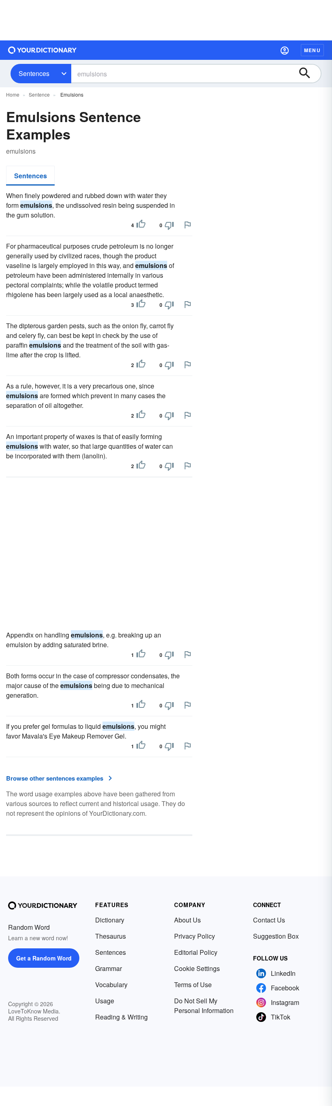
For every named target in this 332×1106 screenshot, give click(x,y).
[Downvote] (169, 225)
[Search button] (308, 73)
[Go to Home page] (42, 50)
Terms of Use (193, 984)
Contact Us (269, 919)
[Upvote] (141, 225)
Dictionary (109, 919)
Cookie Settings (197, 968)
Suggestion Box (276, 936)
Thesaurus (110, 936)
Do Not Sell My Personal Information (204, 1005)
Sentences (34, 73)
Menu (312, 50)
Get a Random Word (44, 958)
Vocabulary (111, 984)
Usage (104, 1000)
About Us (187, 919)
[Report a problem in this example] (187, 225)
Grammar (108, 968)
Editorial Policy (195, 952)
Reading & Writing (121, 1017)
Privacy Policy (194, 936)
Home (12, 94)
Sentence (39, 94)
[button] (284, 50)
